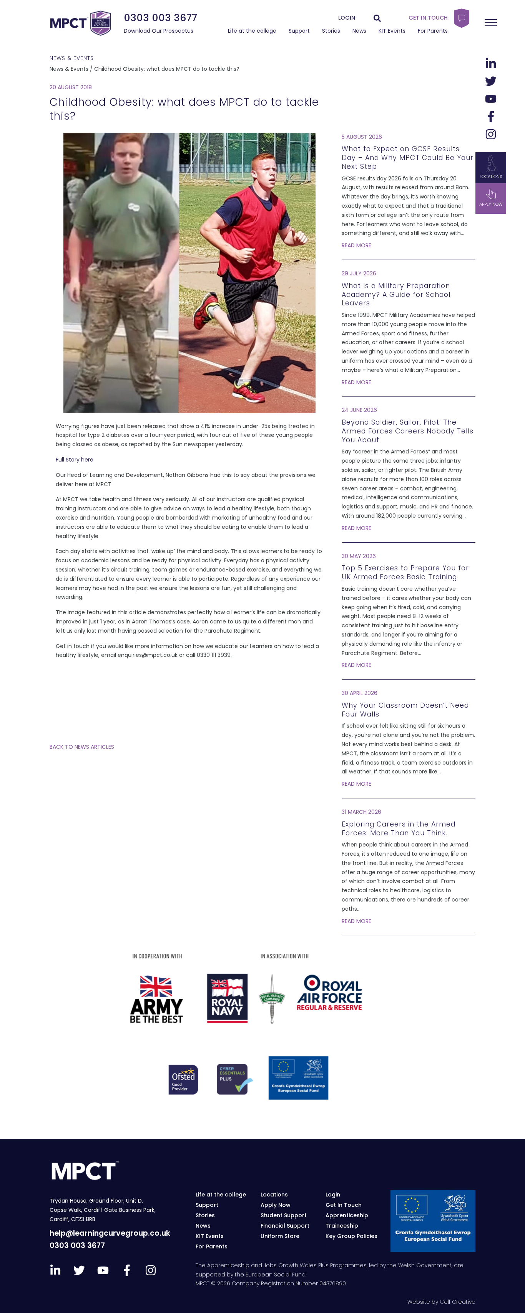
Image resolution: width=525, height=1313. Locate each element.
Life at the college (252, 31)
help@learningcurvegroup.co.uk (110, 1233)
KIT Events (392, 31)
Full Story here (74, 459)
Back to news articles (82, 747)
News (359, 31)
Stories (331, 31)
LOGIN (346, 18)
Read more (356, 245)
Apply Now (276, 1205)
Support (299, 31)
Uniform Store (280, 1236)
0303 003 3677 (160, 18)
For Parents (433, 31)
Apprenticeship (347, 1215)
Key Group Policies (351, 1236)
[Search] (377, 18)
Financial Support (285, 1226)
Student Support (284, 1215)
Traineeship (342, 1226)
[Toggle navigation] (490, 23)
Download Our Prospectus (158, 31)
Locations (491, 176)
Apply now (491, 204)
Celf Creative (457, 1302)
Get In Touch (344, 1205)
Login (333, 1194)
